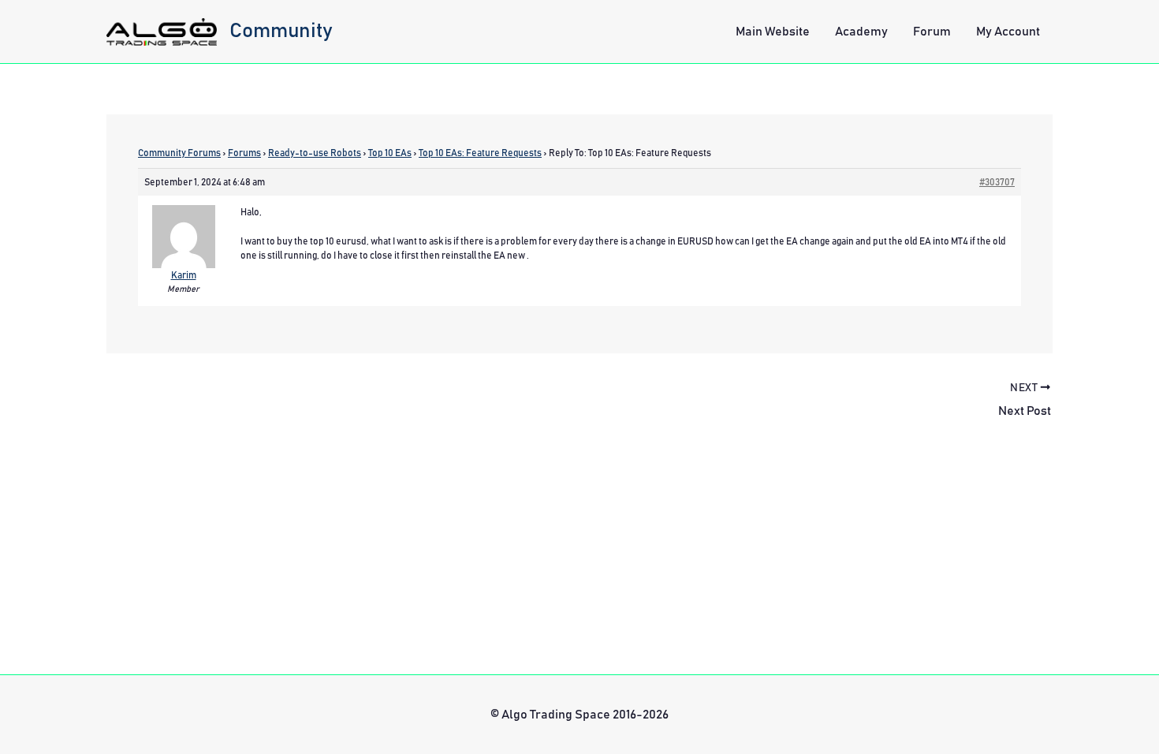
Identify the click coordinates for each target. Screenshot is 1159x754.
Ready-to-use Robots (314, 153)
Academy (861, 31)
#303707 (997, 182)
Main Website (773, 31)
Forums (244, 153)
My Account (1008, 31)
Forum (932, 31)
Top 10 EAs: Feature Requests (480, 153)
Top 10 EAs (390, 153)
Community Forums (179, 153)
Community (281, 31)
